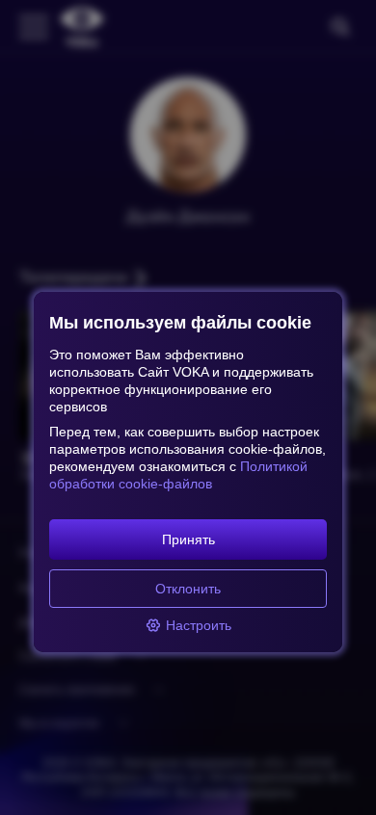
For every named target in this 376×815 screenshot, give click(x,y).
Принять (188, 539)
